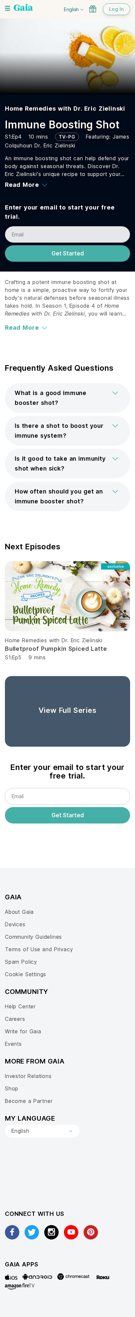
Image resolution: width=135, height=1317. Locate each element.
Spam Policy (21, 961)
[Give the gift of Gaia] (92, 8)
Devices (15, 924)
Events (13, 1044)
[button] (67, 398)
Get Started (67, 253)
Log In (116, 9)
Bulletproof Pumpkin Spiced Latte (56, 648)
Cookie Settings (25, 974)
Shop (11, 1088)
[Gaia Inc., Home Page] (23, 8)
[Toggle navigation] (7, 8)
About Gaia (19, 912)
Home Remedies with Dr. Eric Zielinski (65, 108)
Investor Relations (28, 1076)
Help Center (20, 1006)
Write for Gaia (23, 1031)
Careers (15, 1019)
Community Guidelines (33, 936)
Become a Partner (28, 1101)
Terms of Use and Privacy (39, 949)
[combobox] (42, 1131)
